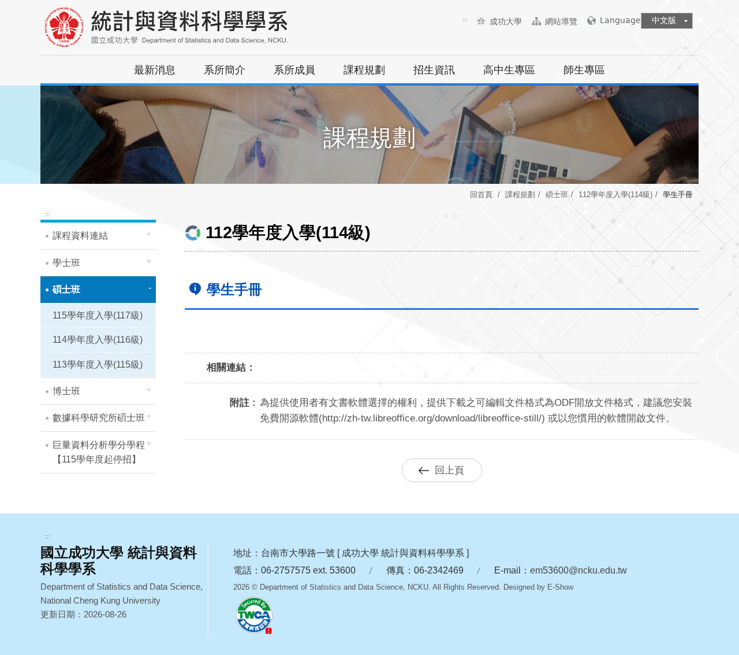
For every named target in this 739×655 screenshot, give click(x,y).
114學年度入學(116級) (98, 340)
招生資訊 (434, 70)
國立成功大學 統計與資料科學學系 (170, 29)
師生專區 (584, 70)
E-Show (560, 587)
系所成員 (294, 70)
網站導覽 (561, 21)
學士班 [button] (66, 263)
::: (465, 19)
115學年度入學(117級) (98, 315)
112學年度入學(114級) (615, 194)
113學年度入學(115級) (98, 364)
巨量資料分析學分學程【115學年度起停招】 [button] (99, 452)
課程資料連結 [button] (80, 235)
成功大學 (510, 21)
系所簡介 (224, 70)
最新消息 (155, 70)
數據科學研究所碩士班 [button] (99, 418)
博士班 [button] (66, 391)
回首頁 (481, 194)
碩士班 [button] (66, 289)
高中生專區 (509, 70)
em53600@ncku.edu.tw (578, 570)
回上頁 (449, 470)
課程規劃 (364, 70)
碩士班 (557, 194)
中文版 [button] (664, 20)
